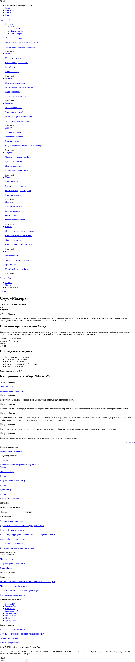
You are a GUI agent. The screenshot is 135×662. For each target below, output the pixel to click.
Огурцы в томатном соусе (11, 521)
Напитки (9, 202)
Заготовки (15, 29)
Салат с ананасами (13, 240)
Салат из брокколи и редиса (12, 539)
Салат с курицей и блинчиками (19, 244)
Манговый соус (12, 256)
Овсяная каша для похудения (18, 190)
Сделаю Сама (6, 19)
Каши (7, 177)
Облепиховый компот (15, 220)
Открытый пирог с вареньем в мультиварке (19, 590)
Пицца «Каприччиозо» (10, 643)
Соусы (8, 251)
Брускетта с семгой (14, 161)
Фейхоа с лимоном (13, 38)
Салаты (8, 226)
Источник (130, 442)
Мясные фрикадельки (15, 83)
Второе (8, 78)
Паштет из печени (13, 166)
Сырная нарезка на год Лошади (19, 157)
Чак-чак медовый (13, 132)
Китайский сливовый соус (17, 269)
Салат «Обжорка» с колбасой (18, 235)
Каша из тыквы (12, 182)
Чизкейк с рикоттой (14, 112)
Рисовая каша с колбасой (11, 451)
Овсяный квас (11, 215)
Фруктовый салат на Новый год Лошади (23, 146)
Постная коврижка (13, 107)
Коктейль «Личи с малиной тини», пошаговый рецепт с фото (27, 581)
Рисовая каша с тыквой (15, 186)
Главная (8, 8)
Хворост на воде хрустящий (18, 121)
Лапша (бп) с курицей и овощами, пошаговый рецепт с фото (27, 534)
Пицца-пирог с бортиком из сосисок (21, 42)
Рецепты (9, 24)
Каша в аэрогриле (13, 92)
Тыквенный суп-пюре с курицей (20, 47)
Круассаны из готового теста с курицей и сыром (22, 525)
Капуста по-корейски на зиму (13, 629)
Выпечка (9, 103)
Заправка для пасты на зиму (17, 260)
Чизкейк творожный (9, 638)
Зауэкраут (4, 460)
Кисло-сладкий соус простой (13, 595)
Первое (8, 54)
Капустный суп (12, 71)
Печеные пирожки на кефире (18, 116)
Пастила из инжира (14, 137)
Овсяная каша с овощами (11, 543)
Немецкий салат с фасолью (12, 530)
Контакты (9, 10)
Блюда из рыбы (17, 33)
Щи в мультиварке (13, 58)
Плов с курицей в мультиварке (19, 87)
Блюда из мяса (17, 31)
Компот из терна (12, 211)
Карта (8, 15)
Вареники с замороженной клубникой (17, 548)
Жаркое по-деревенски (15, 96)
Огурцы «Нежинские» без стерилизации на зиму (22, 634)
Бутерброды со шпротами (16, 170)
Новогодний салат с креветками (19, 231)
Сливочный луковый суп (16, 62)
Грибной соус (11, 265)
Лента (8, 13)
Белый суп (10, 67)
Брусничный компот (14, 206)
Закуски (9, 152)
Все (12, 26)
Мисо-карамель (12, 141)
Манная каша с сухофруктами (13, 586)
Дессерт (8, 128)
